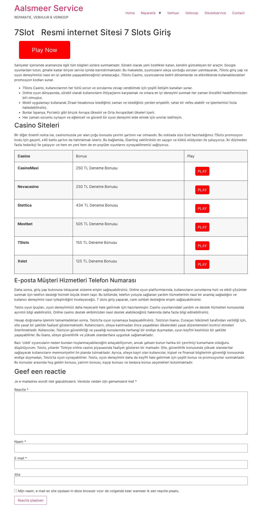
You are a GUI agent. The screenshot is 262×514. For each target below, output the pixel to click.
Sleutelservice (215, 13)
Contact (238, 13)
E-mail (20, 458)
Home (130, 13)
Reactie (21, 389)
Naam (20, 441)
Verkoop (191, 13)
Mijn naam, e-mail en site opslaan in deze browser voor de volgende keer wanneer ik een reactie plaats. (98, 491)
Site (17, 474)
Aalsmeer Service (48, 8)
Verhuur (173, 13)
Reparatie (148, 13)
